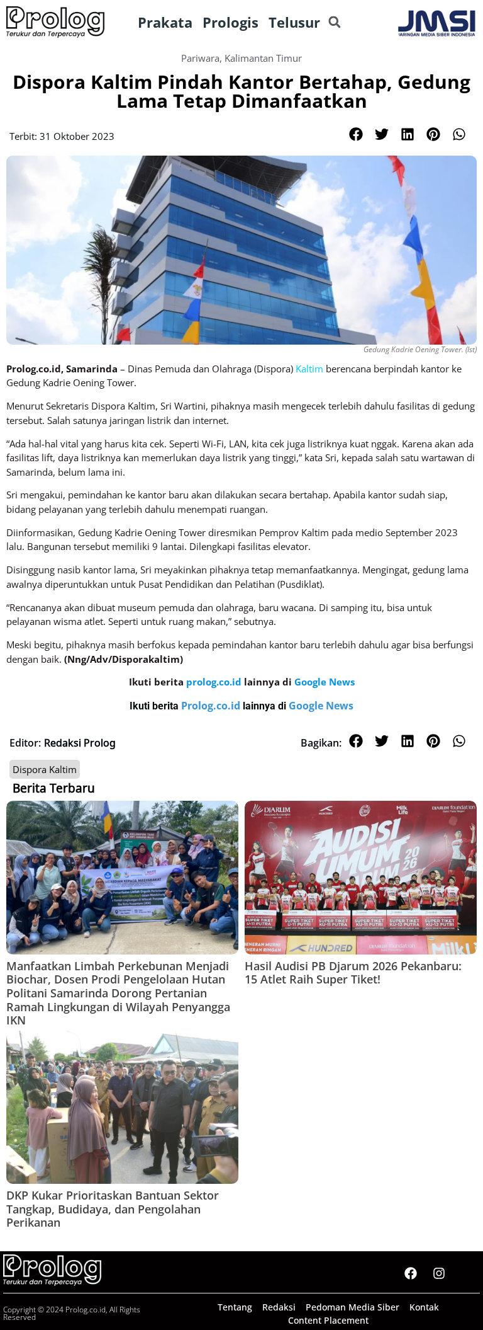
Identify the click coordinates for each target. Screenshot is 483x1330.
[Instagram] (439, 1273)
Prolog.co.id (212, 706)
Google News (321, 706)
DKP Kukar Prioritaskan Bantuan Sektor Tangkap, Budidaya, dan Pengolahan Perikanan (112, 1209)
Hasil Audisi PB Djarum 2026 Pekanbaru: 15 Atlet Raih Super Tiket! (353, 972)
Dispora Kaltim (45, 769)
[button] (334, 22)
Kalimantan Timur (263, 58)
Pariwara (200, 58)
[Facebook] (410, 1273)
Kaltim (309, 368)
